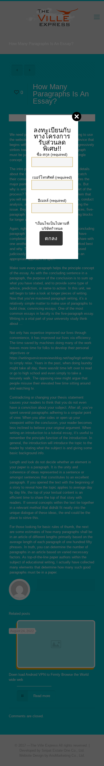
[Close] (76, 116)
